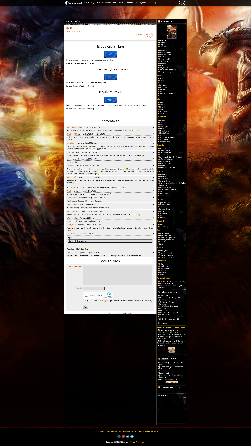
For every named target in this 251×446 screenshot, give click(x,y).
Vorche (162, 89)
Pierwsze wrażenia (166, 284)
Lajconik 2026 (164, 315)
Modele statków (165, 55)
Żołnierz (162, 113)
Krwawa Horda (164, 181)
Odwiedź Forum (171, 382)
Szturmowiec (164, 111)
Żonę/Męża (163, 345)
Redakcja (153, 3)
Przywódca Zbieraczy (167, 168)
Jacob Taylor (163, 127)
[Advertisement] (125, 11)
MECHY (162, 211)
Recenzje (129, 3)
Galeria (162, 42)
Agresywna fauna (165, 203)
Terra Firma (163, 194)
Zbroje (161, 275)
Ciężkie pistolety (165, 235)
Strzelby (162, 244)
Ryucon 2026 (164, 308)
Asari (161, 79)
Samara (162, 135)
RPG (121, 3)
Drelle (161, 81)
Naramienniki (164, 268)
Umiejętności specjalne (167, 72)
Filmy (115, 3)
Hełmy (161, 264)
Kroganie (162, 85)
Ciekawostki (163, 50)
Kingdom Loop (164, 310)
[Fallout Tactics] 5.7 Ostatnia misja (171, 367)
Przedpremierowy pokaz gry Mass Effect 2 (171, 287)
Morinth (162, 165)
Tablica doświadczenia (167, 70)
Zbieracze (162, 91)
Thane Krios (163, 139)
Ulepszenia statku (165, 257)
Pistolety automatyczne (168, 242)
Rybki (161, 65)
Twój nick (79, 288)
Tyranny (96, 431)
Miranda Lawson (165, 131)
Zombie (162, 218)
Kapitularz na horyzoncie (168, 379)
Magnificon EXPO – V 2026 (168, 312)
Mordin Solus (164, 133)
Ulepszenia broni (165, 253)
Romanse (162, 63)
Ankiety (171, 354)
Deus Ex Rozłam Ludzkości (148, 431)
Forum (87, 3)
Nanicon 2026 (164, 296)
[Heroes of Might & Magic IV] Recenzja (169, 376)
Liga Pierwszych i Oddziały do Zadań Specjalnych (172, 184)
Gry (92, 3)
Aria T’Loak (163, 148)
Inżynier (162, 105)
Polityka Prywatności (137, 442)
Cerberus (162, 177)
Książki (100, 3)
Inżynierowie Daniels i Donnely (170, 157)
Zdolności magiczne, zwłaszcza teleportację (169, 338)
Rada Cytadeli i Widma (167, 189)
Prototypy (163, 251)
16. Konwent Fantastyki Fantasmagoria (167, 303)
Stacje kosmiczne (165, 67)
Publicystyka (141, 3)
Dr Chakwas (163, 155)
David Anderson (165, 153)
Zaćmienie (163, 196)
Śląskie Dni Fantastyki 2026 (169, 319)
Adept (161, 103)
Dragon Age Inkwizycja (129, 431)
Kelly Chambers (165, 163)
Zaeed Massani (164, 142)
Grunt (161, 122)
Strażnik (162, 107)
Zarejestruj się (103, 301)
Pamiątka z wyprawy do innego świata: (171, 327)
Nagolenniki (163, 266)
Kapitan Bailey (164, 161)
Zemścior (162, 317)
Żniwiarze (162, 96)
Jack (160, 124)
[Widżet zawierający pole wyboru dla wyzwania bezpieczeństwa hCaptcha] (98, 295)
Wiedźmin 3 (115, 431)
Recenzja (162, 40)
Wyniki (172, 351)
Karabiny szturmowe (167, 240)
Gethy (161, 83)
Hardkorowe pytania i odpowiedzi (171, 281)
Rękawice (162, 273)
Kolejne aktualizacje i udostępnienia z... (172, 370)
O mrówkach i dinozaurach (169, 306)
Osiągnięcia (163, 61)
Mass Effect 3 (105, 431)
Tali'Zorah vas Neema (167, 137)
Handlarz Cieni (164, 179)
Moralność (163, 57)
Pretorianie (163, 87)
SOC (160, 191)
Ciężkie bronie (164, 233)
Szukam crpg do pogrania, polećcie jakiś (172, 363)
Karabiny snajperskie (167, 237)
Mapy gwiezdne (165, 52)
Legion (161, 129)
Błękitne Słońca (165, 174)
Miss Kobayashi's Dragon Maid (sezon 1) (170, 299)
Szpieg (161, 109)
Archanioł (162, 120)
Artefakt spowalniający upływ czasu (172, 334)
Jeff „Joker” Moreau (166, 159)
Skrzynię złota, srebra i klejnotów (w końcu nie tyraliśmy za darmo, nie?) (171, 342)
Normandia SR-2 (165, 59)
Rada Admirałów (165, 187)
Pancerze (162, 270)
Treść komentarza (75, 267)
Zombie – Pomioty (166, 94)
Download (163, 47)
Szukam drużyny (165, 373)
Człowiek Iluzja (164, 150)
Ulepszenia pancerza (167, 255)
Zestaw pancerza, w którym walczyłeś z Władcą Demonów (168, 331)
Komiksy (108, 3)
